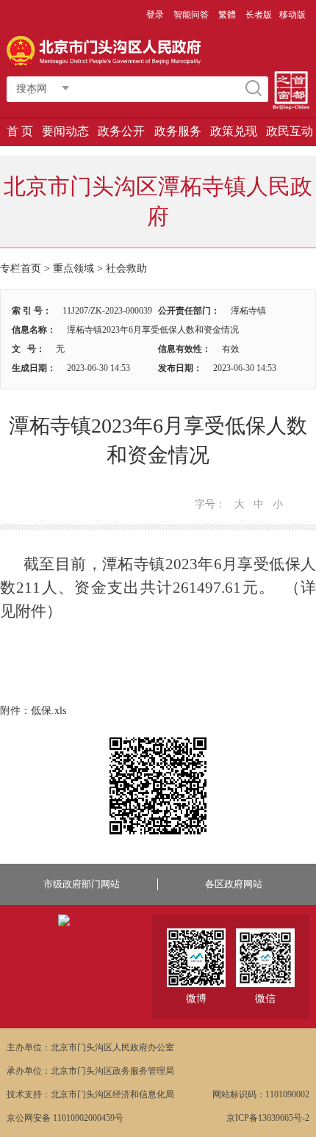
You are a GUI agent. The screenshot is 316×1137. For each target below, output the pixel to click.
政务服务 (177, 131)
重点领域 (73, 268)
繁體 (227, 15)
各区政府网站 (233, 883)
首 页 (20, 131)
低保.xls (48, 710)
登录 (155, 15)
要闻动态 (65, 131)
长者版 (258, 15)
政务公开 (121, 131)
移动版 (292, 15)
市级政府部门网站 (81, 883)
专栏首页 (20, 268)
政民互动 (289, 131)
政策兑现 (233, 131)
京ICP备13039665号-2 (267, 1118)
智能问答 (191, 15)
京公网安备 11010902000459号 (65, 1118)
